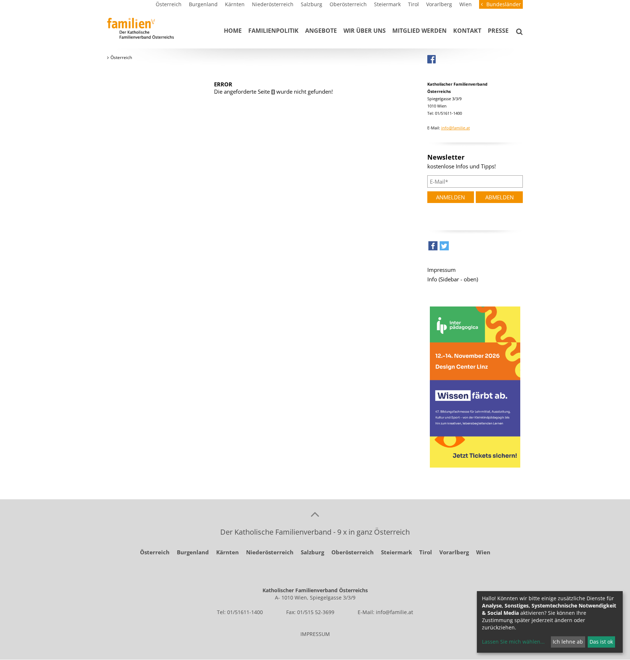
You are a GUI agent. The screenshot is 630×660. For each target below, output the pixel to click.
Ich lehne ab (568, 641)
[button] (433, 247)
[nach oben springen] (315, 514)
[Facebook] (431, 59)
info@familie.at (455, 127)
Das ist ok (601, 641)
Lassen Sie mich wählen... (513, 641)
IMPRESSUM (315, 633)
